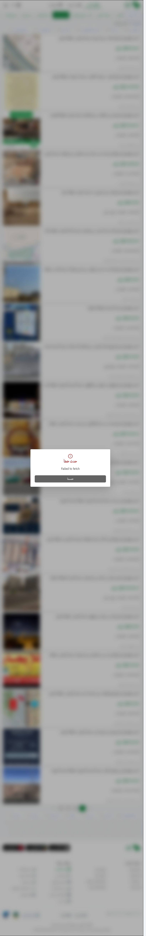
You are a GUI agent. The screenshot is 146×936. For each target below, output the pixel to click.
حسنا (70, 479)
